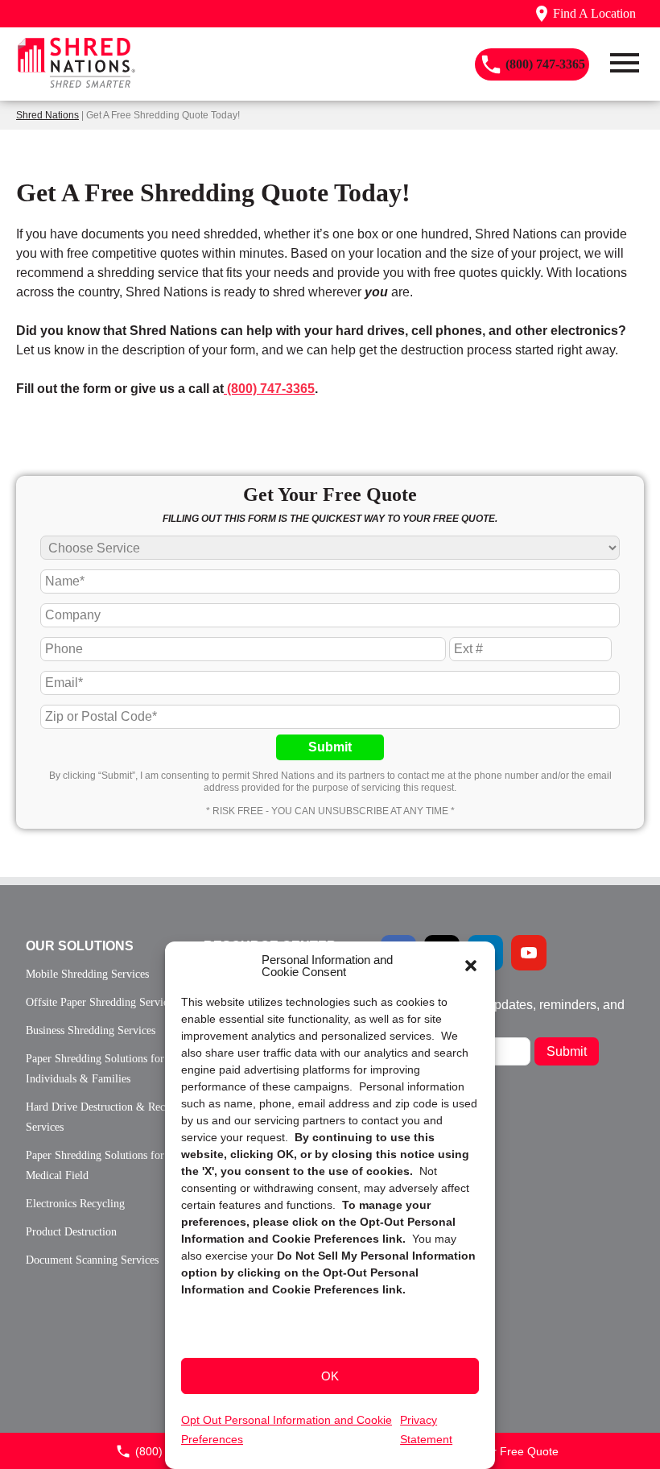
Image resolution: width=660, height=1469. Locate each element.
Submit (330, 747)
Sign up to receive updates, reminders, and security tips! (503, 1011)
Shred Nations (47, 115)
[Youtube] (529, 952)
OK (330, 1376)
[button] (471, 966)
